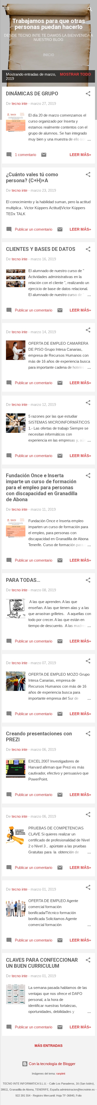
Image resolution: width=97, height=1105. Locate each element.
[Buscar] (90, 10)
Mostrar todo (75, 74)
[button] (88, 94)
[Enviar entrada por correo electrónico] (44, 156)
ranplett (60, 1073)
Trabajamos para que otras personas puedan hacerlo (48, 23)
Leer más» (80, 155)
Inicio (48, 55)
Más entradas (48, 1046)
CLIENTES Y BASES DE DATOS (40, 249)
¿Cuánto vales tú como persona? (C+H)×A (32, 177)
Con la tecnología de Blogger (51, 1064)
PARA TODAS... (23, 580)
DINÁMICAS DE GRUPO (32, 94)
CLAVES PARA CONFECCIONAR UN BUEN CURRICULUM (42, 963)
